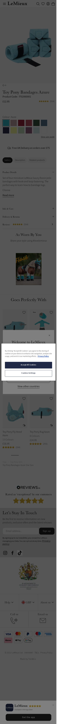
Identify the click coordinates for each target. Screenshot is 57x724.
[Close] (51, 705)
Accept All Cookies (27, 366)
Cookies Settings (27, 374)
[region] (27, 362)
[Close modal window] (48, 335)
